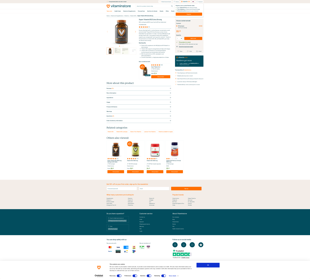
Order (141, 219)
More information (111, 93)
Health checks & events (178, 228)
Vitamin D (130, 200)
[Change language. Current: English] (193, 1)
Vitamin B (151, 198)
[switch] (135, 275)
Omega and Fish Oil (111, 205)
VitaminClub (175, 221)
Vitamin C (109, 200)
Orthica (190, 203)
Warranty (142, 226)
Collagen (151, 200)
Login (141, 231)
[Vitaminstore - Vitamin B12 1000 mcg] (135, 149)
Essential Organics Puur (178, 203)
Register (189, 14)
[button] (160, 65)
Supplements (110, 198)
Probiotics (130, 205)
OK (208, 265)
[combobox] (155, 6)
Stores (177, 1)
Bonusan (190, 200)
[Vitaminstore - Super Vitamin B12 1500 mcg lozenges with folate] (115, 149)
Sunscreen (151, 205)
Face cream (109, 203)
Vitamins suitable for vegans (166, 131)
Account (200, 1)
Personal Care (141, 11)
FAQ (140, 228)
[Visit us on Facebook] (183, 244)
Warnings (109, 111)
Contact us (142, 217)
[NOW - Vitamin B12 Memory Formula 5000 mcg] (174, 149)
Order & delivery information (115, 120)
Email (141, 188)
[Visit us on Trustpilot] (200, 244)
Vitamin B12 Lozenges (121, 131)
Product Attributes (112, 106)
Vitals (173, 205)
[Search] (172, 6)
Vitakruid (174, 200)
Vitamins (126, 15)
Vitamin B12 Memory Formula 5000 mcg (173, 161)
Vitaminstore (142, 24)
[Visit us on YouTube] (192, 244)
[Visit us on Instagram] (175, 244)
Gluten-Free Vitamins (135, 131)
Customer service (146, 213)
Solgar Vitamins (192, 198)
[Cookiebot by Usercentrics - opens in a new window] (99, 276)
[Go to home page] (119, 6)
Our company (175, 217)
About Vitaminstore (179, 213)
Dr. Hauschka (191, 201)
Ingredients (110, 97)
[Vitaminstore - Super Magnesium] (145, 71)
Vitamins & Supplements (129, 11)
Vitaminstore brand (166, 1)
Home (108, 15)
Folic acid (130, 201)
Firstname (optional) (113, 188)
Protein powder (110, 201)
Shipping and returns (145, 224)
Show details (172, 275)
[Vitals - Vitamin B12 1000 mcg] (155, 149)
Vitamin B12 (133, 15)
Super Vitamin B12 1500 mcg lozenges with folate (114, 161)
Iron (150, 201)
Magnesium (152, 203)
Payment (142, 221)
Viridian (190, 205)
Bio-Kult (174, 201)
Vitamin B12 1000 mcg (132, 160)
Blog (173, 219)
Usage (108, 102)
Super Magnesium (155, 67)
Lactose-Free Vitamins (150, 131)
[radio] (176, 26)
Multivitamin (131, 203)
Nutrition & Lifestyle (152, 11)
